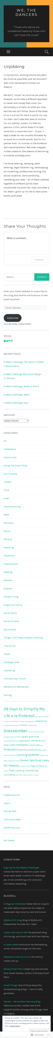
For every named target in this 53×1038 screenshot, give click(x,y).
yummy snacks (33, 775)
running (21, 755)
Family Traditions (34, 732)
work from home (21, 775)
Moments (9, 523)
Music (7, 531)
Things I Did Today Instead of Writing (23, 637)
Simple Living (11, 596)
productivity (34, 749)
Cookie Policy (14, 1026)
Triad (11, 770)
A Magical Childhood (15, 903)
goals (25, 736)
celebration (41, 721)
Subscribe (12, 318)
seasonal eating (14, 761)
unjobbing (19, 771)
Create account (12, 795)
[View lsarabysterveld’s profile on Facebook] (5, 341)
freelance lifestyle (16, 737)
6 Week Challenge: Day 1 (16, 402)
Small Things (11, 985)
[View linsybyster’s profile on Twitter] (7, 341)
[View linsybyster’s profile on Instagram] (9, 341)
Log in (7, 803)
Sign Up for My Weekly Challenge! (21, 867)
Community (10, 457)
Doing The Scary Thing (15, 465)
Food (6, 490)
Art (5, 441)
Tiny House (9, 645)
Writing (8, 695)
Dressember (16, 730)
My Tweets (9, 840)
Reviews (8, 580)
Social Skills (10, 613)
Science (8, 588)
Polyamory (9, 555)
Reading (8, 572)
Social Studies (11, 621)
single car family (37, 766)
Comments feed (12, 819)
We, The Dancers (26, 12)
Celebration (10, 449)
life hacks (36, 740)
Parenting (9, 547)
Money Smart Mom (14, 969)
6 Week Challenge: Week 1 (17, 394)
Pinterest (10, 749)
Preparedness (11, 564)
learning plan (24, 741)
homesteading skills (11, 741)
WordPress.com (12, 827)
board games (29, 721)
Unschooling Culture (15, 678)
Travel (7, 654)
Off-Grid (8, 539)
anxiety (21, 721)
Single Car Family (13, 605)
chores (23, 725)
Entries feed (10, 811)
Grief (6, 498)
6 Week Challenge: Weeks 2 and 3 (21, 386)
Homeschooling (12, 506)
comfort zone (32, 725)
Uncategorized (11, 662)
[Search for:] (26, 277)
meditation (22, 744)
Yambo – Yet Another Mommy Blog (22, 1001)
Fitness (7, 482)
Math (6, 514)
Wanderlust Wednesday (16, 686)
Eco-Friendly (10, 473)
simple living (24, 766)
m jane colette (11, 944)
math (12, 745)
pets (41, 745)
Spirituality (10, 629)
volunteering (9, 775)
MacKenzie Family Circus (17, 956)
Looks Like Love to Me (15, 932)
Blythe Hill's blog (13, 920)
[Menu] (8, 52)
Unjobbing (9, 670)
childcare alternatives (11, 725)
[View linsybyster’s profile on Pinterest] (12, 341)
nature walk (34, 745)
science (33, 755)
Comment (39, 259)
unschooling (31, 770)
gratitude (34, 736)
